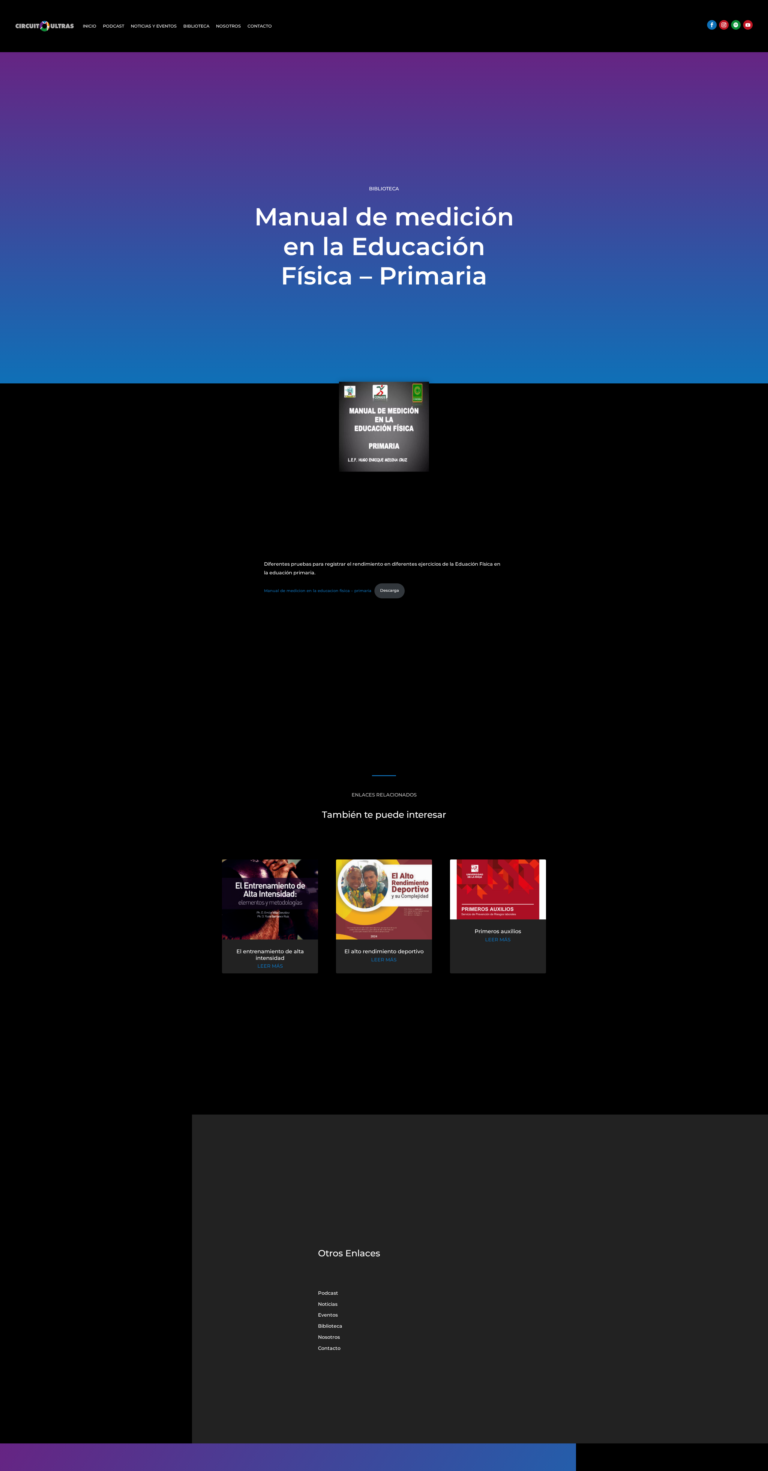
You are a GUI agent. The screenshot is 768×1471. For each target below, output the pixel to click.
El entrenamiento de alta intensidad (270, 954)
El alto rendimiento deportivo (384, 951)
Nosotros (228, 26)
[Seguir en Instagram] (724, 25)
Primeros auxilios (498, 931)
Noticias (328, 1304)
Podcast (113, 26)
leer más (270, 966)
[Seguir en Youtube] (748, 25)
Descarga (389, 590)
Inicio (89, 26)
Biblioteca (196, 26)
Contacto (260, 26)
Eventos (328, 1315)
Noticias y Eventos (154, 26)
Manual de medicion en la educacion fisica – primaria (317, 590)
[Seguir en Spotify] (736, 25)
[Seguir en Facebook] (712, 25)
